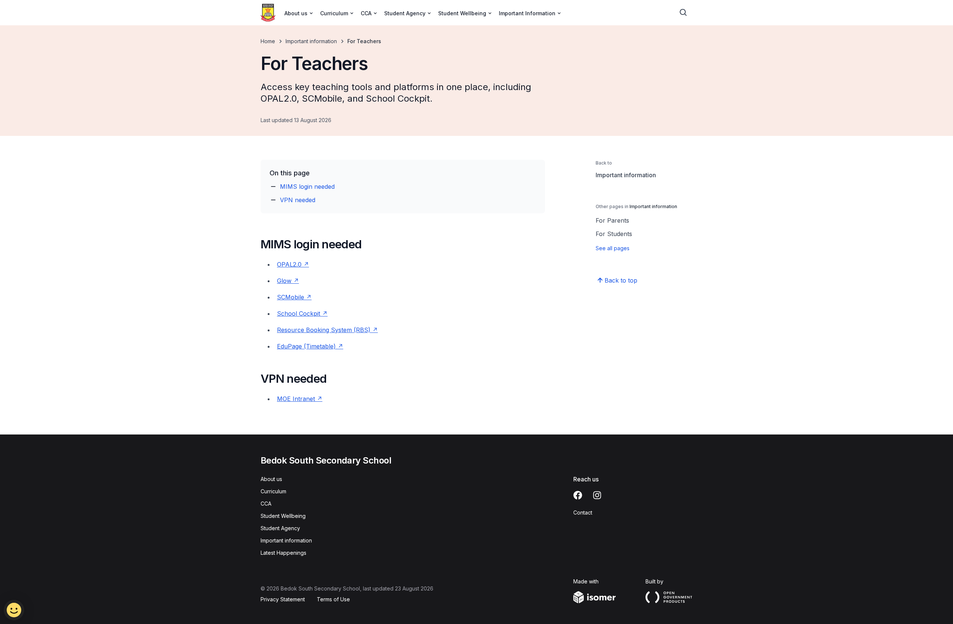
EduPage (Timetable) (306, 346)
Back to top (621, 280)
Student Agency (280, 528)
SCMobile (291, 297)
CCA (266, 503)
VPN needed (297, 200)
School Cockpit (299, 313)
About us (271, 479)
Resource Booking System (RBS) (324, 330)
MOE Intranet (296, 398)
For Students (614, 234)
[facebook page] (577, 495)
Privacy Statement (283, 599)
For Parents (612, 220)
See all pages (613, 248)
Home (268, 41)
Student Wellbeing (283, 516)
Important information (311, 41)
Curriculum (273, 491)
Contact (582, 512)
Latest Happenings (283, 553)
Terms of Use (333, 599)
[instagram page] (597, 495)
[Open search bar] (683, 13)
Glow (284, 280)
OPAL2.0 (290, 264)
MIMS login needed (307, 186)
